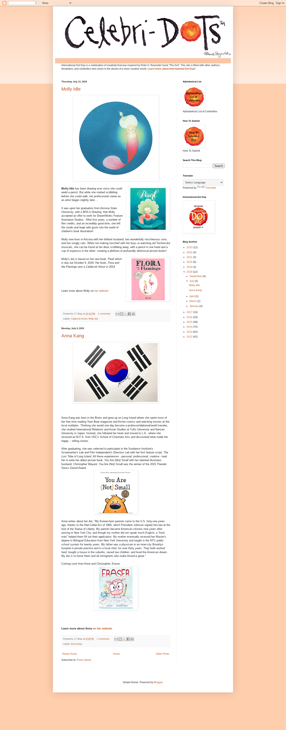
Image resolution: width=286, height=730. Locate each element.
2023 (190, 247)
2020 (190, 262)
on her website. (102, 628)
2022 (190, 252)
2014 (190, 326)
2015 (190, 322)
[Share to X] (125, 314)
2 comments (104, 313)
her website (101, 290)
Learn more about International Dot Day (171, 68)
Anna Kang (72, 335)
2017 (190, 312)
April (192, 296)
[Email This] (117, 314)
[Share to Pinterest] (133, 314)
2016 (190, 317)
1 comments (103, 639)
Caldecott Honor (79, 318)
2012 (190, 336)
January (194, 306)
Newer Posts (69, 653)
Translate (210, 187)
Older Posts (162, 653)
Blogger (158, 682)
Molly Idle (71, 89)
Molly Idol (93, 318)
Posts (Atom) (84, 659)
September (196, 276)
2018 (190, 271)
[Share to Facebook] (129, 314)
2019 (190, 267)
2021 (190, 257)
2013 (190, 331)
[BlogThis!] (121, 314)
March (193, 301)
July (192, 281)
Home (116, 653)
